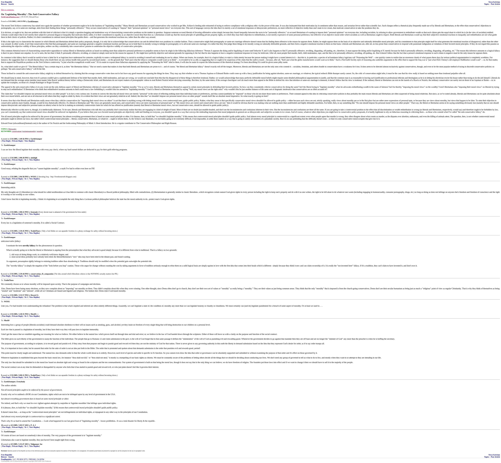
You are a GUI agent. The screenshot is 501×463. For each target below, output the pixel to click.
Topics (486, 4)
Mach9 (33, 314)
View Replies (29, 141)
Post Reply (6, 141)
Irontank (34, 212)
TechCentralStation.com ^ (10, 17)
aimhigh (34, 158)
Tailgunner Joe (36, 444)
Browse (4, 4)
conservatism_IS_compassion (42, 274)
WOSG (33, 177)
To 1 (26, 160)
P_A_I (33, 425)
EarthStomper (36, 139)
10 (2, 425)
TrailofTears (35, 231)
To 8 (26, 377)
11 (2, 444)
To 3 (26, 316)
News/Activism (494, 2)
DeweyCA (34, 295)
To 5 (26, 297)
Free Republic (6, 2)
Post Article (495, 4)
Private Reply (17, 141)
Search (11, 4)
